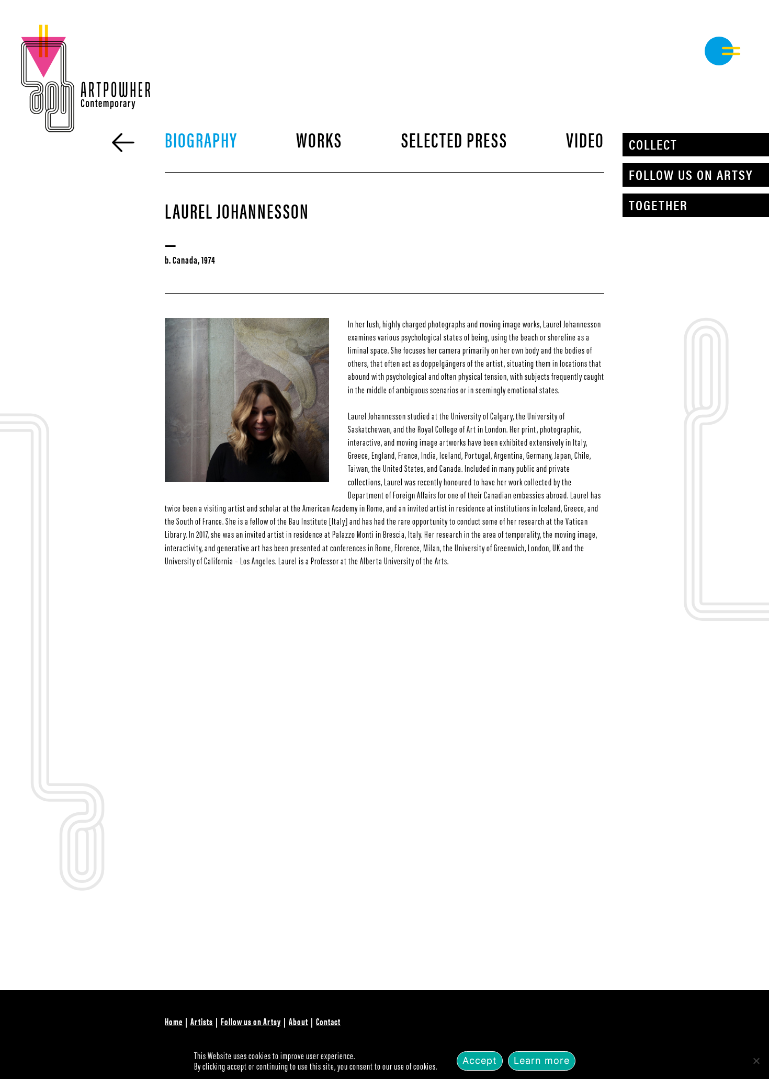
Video (585, 138)
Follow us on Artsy (691, 174)
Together (658, 204)
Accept (479, 1060)
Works (319, 138)
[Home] (123, 142)
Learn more (542, 1060)
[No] (756, 1060)
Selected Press (454, 138)
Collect (653, 144)
